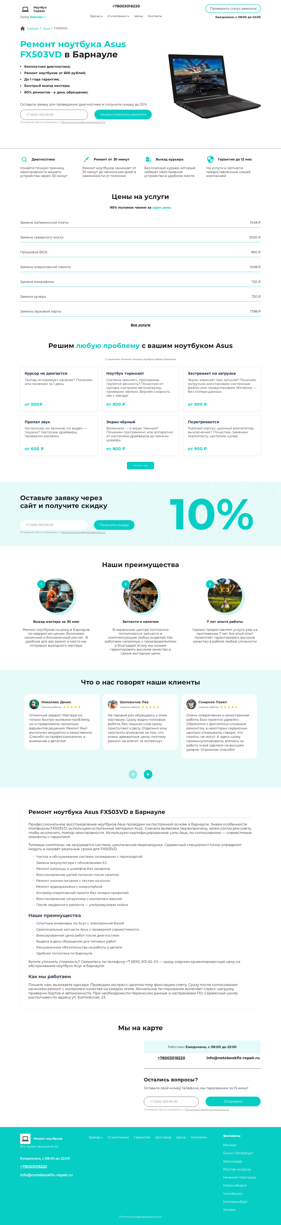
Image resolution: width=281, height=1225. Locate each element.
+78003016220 (126, 6)
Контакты (155, 16)
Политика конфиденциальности (140, 1216)
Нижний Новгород (239, 1177)
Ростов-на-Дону (237, 1169)
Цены (138, 16)
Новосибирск (235, 1185)
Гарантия (142, 1137)
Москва (229, 1145)
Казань (229, 1210)
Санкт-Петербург (238, 1153)
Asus (46, 28)
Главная (33, 28)
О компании (117, 16)
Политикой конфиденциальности (83, 122)
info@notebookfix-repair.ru (233, 1058)
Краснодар (232, 1161)
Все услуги (140, 325)
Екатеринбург (235, 1202)
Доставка (163, 1137)
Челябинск (233, 1194)
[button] (148, 774)
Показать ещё (140, 465)
